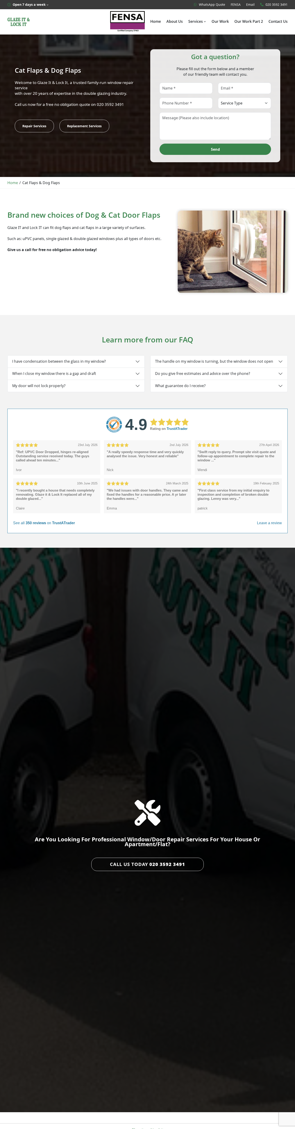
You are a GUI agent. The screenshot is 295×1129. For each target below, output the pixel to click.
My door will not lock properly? (38, 385)
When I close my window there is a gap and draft (54, 373)
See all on (44, 523)
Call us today (147, 864)
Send (215, 149)
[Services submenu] (205, 21)
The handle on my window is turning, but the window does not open (214, 361)
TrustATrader (177, 429)
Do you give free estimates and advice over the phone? (202, 373)
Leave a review (269, 523)
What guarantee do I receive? (180, 385)
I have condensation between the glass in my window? (59, 361)
